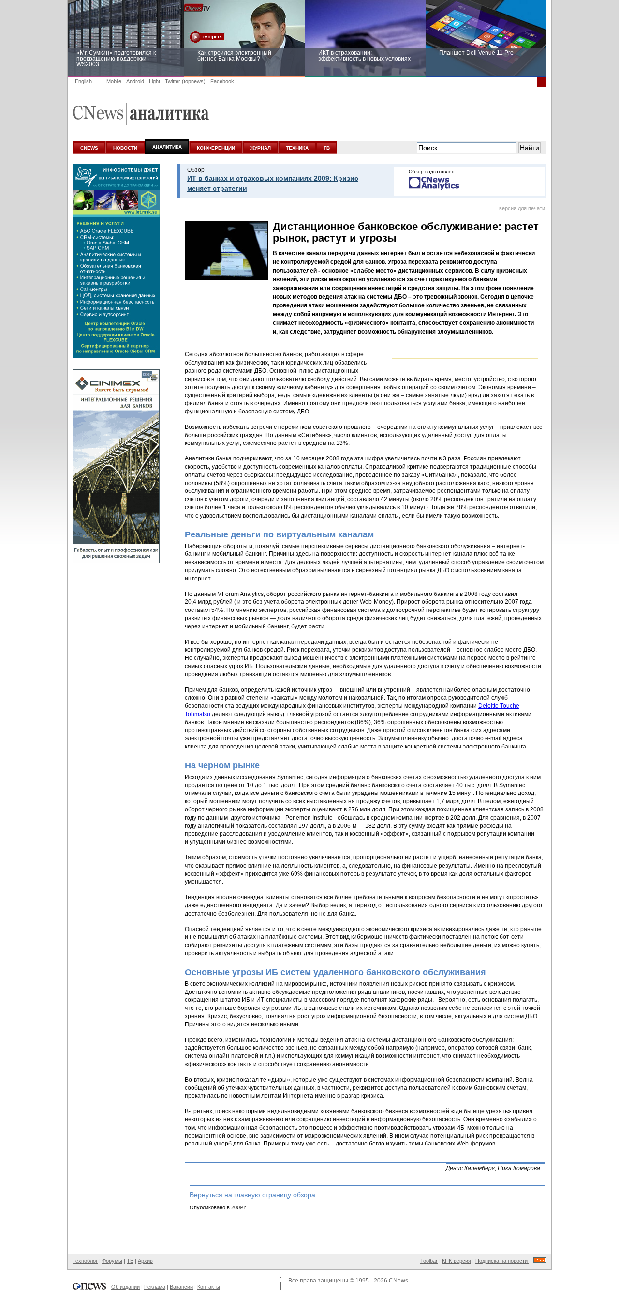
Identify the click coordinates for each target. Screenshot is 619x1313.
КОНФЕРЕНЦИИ (216, 148)
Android (135, 81)
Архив (145, 1261)
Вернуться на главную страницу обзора (252, 1195)
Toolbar (429, 1261)
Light (154, 81)
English (83, 81)
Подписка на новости (502, 1261)
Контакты (208, 1287)
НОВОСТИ (125, 148)
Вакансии (181, 1287)
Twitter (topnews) (185, 81)
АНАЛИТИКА (167, 147)
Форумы (112, 1261)
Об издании (125, 1287)
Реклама (154, 1287)
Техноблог (85, 1261)
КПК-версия (456, 1261)
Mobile (113, 81)
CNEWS (89, 148)
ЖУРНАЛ (260, 148)
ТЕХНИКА (297, 148)
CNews (398, 1280)
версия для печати (522, 208)
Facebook (222, 81)
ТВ (327, 148)
